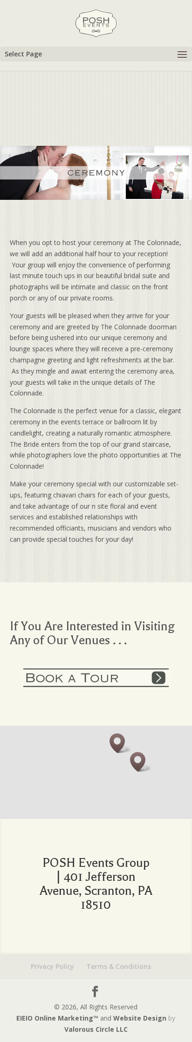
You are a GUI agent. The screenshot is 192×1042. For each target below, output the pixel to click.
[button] (140, 762)
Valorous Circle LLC (96, 1029)
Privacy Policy (52, 966)
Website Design (139, 1018)
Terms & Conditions (118, 966)
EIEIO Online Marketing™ (58, 1018)
